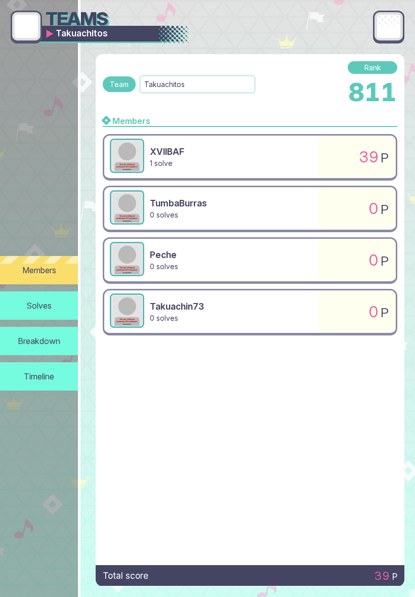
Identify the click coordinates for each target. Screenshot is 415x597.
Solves (39, 306)
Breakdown (39, 341)
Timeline (39, 376)
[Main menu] (389, 26)
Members (39, 270)
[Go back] (26, 26)
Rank (372, 67)
